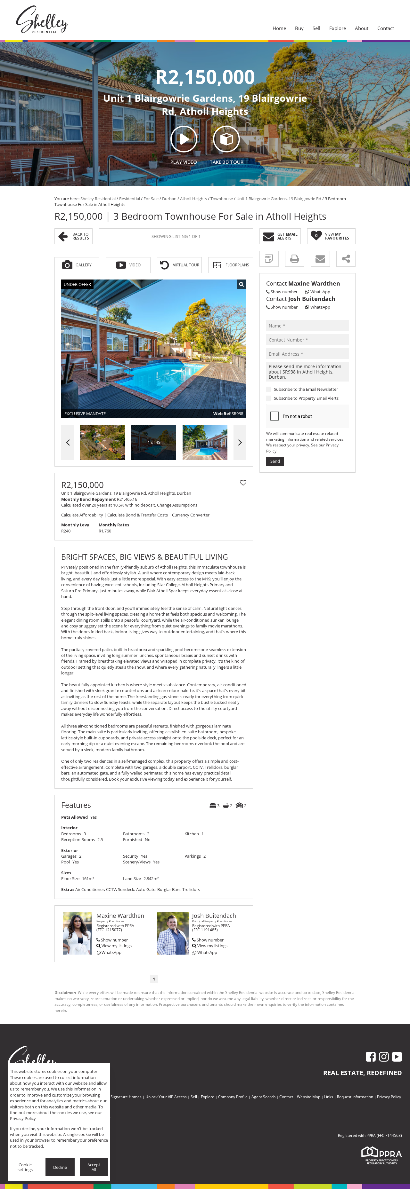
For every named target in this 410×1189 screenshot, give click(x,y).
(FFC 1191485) (205, 930)
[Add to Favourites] (243, 483)
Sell (194, 1096)
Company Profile (233, 1096)
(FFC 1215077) (109, 930)
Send (275, 461)
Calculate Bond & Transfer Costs (137, 515)
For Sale (151, 198)
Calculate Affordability (82, 515)
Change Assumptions (177, 505)
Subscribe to (306, 398)
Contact (286, 1096)
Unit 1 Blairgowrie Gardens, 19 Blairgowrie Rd (278, 198)
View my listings (117, 946)
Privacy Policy (389, 1096)
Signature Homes (126, 1096)
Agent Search (263, 1096)
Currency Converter (190, 515)
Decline (60, 1167)
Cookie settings (25, 1167)
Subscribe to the (306, 389)
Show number (114, 940)
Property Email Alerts (319, 398)
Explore (207, 1096)
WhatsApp (111, 952)
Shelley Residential (98, 198)
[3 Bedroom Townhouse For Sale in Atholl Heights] (153, 349)
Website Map (308, 1096)
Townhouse (221, 198)
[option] (205, 442)
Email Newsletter (322, 389)
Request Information (355, 1096)
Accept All (93, 1167)
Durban (169, 198)
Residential (129, 198)
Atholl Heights (193, 198)
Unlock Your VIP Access (166, 1096)
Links (328, 1096)
